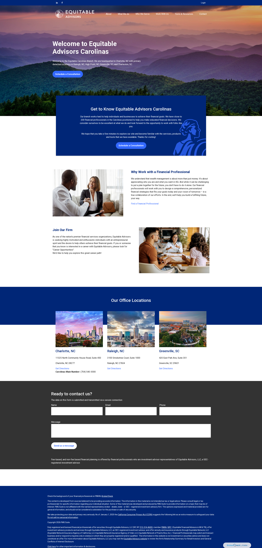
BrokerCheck (107, 496)
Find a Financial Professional (145, 203)
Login (203, 3)
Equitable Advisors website (135, 539)
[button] (109, 13)
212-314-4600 (146, 527)
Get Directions (62, 368)
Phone (162, 405)
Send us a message (64, 445)
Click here (51, 546)
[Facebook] (62, 2)
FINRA (164, 527)
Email (108, 405)
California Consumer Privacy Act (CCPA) (135, 514)
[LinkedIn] (56, 2)
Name (54, 405)
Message (55, 422)
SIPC (169, 527)
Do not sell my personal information (62, 517)
